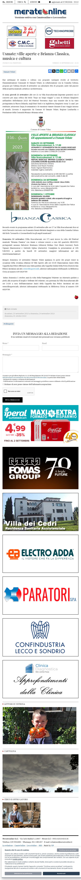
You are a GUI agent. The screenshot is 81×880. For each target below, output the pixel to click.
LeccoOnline (32, 845)
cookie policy (18, 859)
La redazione (8, 845)
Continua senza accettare (67, 850)
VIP (52, 845)
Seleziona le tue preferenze (23, 873)
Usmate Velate (9, 72)
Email (44, 343)
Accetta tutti (61, 873)
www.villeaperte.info (31, 269)
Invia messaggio (12, 400)
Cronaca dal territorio (12, 63)
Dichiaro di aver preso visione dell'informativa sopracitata (27, 384)
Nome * (5, 343)
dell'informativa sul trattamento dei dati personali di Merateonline (25, 377)
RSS (40, 845)
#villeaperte (9, 324)
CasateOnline (20, 845)
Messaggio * (7, 355)
